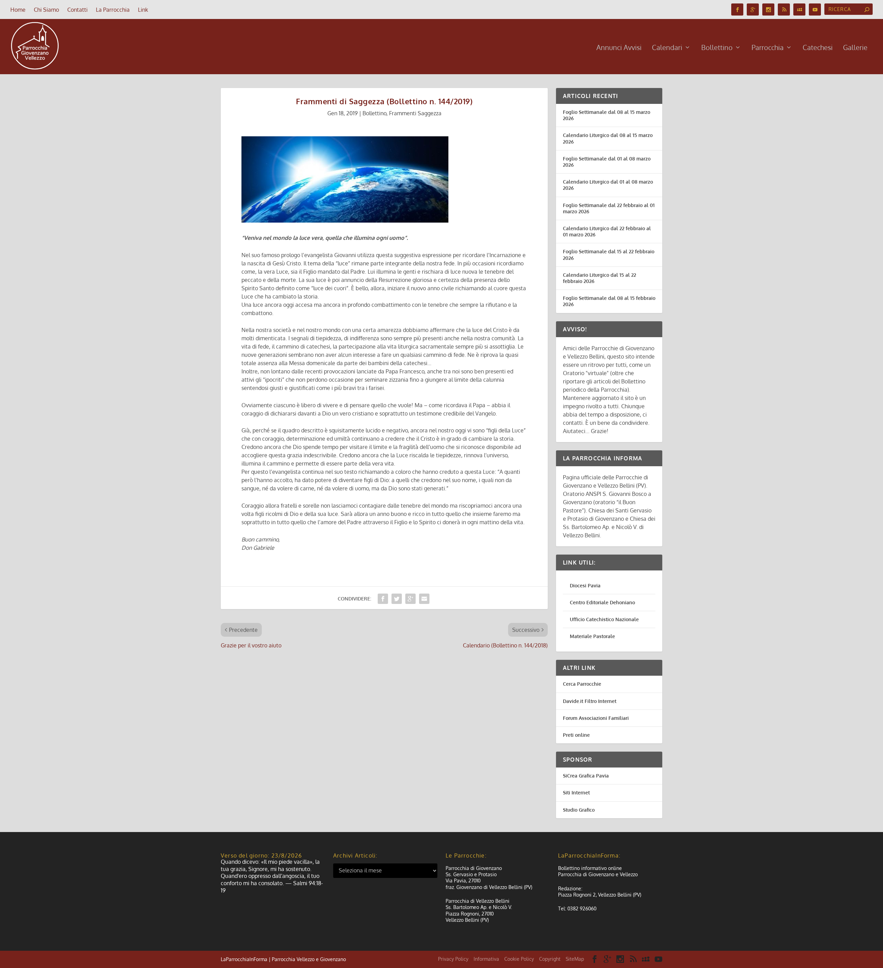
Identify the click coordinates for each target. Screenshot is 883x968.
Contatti (77, 9)
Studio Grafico (579, 810)
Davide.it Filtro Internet (589, 701)
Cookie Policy (519, 959)
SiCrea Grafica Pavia (586, 776)
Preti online (576, 735)
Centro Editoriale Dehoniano (602, 602)
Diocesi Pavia (585, 585)
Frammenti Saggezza (415, 113)
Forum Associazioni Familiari (596, 718)
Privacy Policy (453, 959)
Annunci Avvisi (619, 48)
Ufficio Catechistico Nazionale (604, 619)
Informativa (486, 959)
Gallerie (855, 48)
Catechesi (818, 48)
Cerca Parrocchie (582, 684)
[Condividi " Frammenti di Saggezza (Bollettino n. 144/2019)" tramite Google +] (410, 599)
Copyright (549, 959)
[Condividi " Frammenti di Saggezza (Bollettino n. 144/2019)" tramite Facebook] (383, 599)
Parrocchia (768, 48)
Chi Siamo (46, 9)
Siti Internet (576, 792)
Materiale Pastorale (592, 636)
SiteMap (575, 959)
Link (143, 9)
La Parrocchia (113, 9)
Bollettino (717, 48)
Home (18, 9)
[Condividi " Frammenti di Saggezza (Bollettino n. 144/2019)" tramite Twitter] (397, 599)
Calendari (667, 48)
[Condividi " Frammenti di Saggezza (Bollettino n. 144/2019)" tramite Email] (424, 599)
